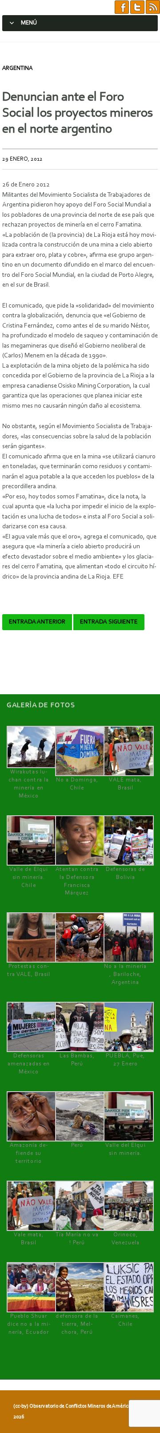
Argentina (17, 68)
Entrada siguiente (109, 622)
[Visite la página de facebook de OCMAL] (122, 7)
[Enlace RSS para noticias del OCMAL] (153, 7)
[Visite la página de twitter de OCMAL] (137, 7)
